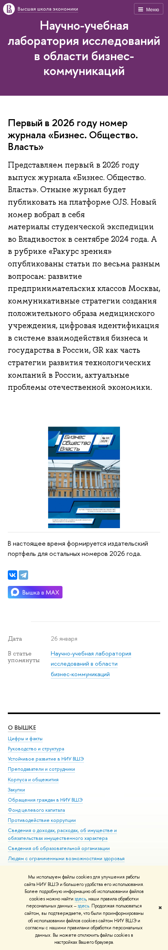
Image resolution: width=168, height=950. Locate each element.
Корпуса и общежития (33, 779)
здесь (80, 899)
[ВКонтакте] (12, 575)
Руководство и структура (36, 748)
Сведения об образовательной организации (59, 848)
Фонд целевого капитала (36, 810)
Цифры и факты (25, 738)
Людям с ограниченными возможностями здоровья (66, 858)
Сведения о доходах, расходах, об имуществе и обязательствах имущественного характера (62, 834)
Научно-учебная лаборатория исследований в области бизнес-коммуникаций (84, 47)
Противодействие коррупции (42, 820)
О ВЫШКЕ (22, 727)
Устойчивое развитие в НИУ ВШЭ (46, 758)
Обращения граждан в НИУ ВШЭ (45, 799)
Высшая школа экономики (48, 8)
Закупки (16, 789)
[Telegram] (23, 575)
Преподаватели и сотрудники (41, 769)
